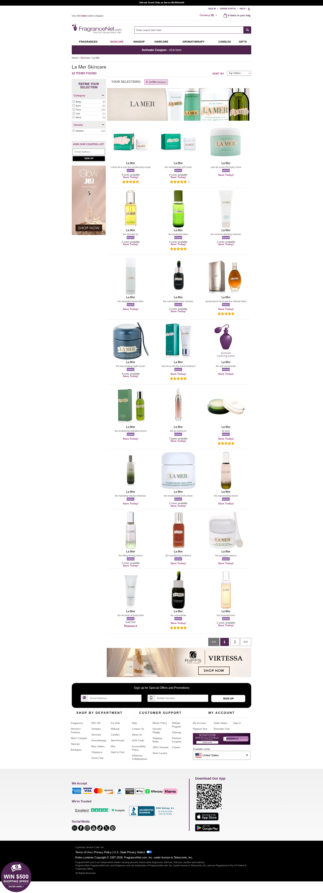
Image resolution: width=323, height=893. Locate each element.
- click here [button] (162, 50)
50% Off (95, 723)
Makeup (139, 41)
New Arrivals (117, 740)
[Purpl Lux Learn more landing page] (221, 740)
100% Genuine (160, 747)
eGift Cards (138, 740)
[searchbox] (189, 30)
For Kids (115, 723)
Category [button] (79, 95)
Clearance (96, 752)
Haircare (161, 41)
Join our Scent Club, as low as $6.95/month (161, 2)
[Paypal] (119, 791)
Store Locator (160, 753)
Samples (96, 728)
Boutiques (76, 749)
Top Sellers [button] (235, 73)
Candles (115, 734)
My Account (199, 723)
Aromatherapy (99, 740)
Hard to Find (117, 752)
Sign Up (88, 158)
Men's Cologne (79, 738)
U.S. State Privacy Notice (129, 852)
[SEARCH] (247, 30)
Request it (130, 625)
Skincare (117, 41)
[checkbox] (89, 102)
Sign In (212, 8)
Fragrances (88, 41)
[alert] (209, 15)
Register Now (200, 728)
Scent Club (97, 758)
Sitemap (176, 732)
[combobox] (192, 30)
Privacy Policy (103, 852)
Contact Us (138, 728)
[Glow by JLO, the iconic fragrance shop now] (89, 202)
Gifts (243, 41)
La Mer (157, 82)
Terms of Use (83, 852)
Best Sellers (98, 746)
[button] (130, 144)
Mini (113, 746)
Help (242, 8)
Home (75, 57)
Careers (176, 747)
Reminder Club (222, 728)
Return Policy (160, 723)
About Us (137, 734)
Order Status (228, 8)
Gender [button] (78, 124)
